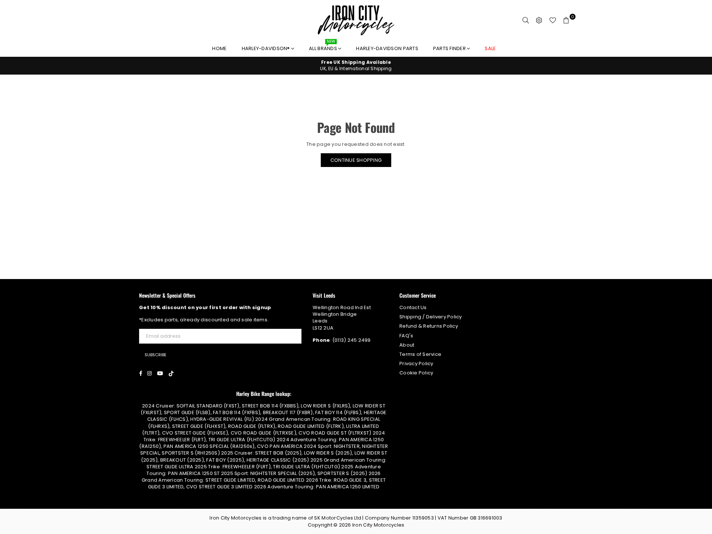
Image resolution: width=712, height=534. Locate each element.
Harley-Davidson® (266, 48)
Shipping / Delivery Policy (430, 316)
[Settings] (539, 20)
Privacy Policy (416, 363)
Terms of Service (420, 354)
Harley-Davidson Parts (387, 48)
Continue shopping (356, 160)
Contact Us (413, 307)
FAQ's (406, 335)
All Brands (323, 46)
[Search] (526, 20)
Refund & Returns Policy (428, 326)
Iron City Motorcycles (378, 524)
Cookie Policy (416, 372)
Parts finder (450, 48)
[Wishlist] (553, 20)
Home (219, 48)
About (406, 344)
